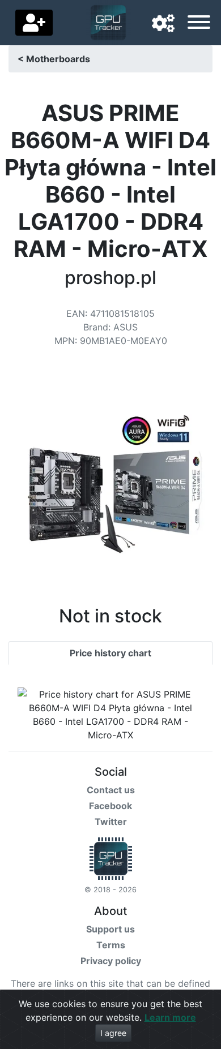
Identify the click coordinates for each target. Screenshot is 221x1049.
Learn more (170, 1017)
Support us (110, 929)
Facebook (110, 805)
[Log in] (34, 23)
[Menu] (199, 24)
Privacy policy (110, 960)
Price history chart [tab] (110, 653)
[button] (163, 23)
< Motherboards (54, 59)
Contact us (111, 790)
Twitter (111, 821)
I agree (113, 1033)
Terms (110, 945)
